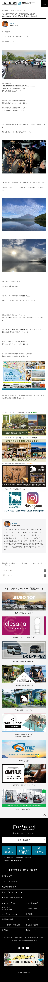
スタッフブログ (32, 903)
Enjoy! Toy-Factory (9, 914)
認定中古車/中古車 (9, 887)
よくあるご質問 (32, 925)
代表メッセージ (32, 919)
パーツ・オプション (9, 881)
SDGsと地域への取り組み (12, 925)
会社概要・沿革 (8, 919)
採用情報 (5, 930)
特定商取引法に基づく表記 (35, 937)
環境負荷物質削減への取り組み (28, 940)
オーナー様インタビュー (7, 908)
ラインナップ (7, 876)
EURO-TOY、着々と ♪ (39, 563)
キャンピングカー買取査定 (12, 898)
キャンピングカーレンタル (12, 892)
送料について (31, 930)
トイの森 (29, 914)
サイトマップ (8, 937)
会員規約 (14, 940)
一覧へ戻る (24, 563)
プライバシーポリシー (19, 937)
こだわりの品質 (32, 908)
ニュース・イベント (9, 903)
